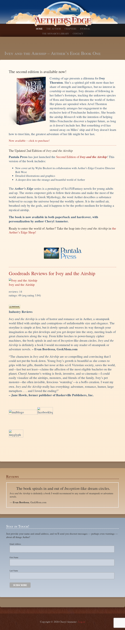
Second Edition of (81, 157)
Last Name (14, 570)
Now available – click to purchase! (29, 140)
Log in (81, 621)
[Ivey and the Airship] (23, 280)
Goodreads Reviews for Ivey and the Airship (52, 273)
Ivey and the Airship (22, 284)
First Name (14, 557)
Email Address (15, 544)
